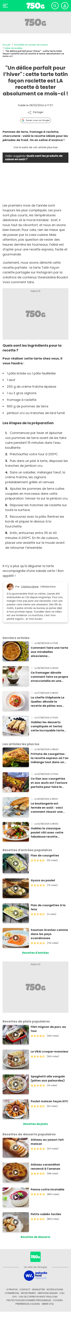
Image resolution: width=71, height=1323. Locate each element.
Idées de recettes (13, 48)
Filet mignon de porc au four (48, 1029)
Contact (24, 1289)
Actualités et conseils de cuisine (31, 44)
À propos (12, 1289)
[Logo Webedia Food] (35, 1275)
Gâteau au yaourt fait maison (47, 1142)
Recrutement (28, 1293)
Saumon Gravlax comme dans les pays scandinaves (49, 934)
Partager (38, 112)
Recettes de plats (35, 1124)
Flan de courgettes (45, 855)
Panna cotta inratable (47, 1189)
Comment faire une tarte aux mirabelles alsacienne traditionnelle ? (49, 652)
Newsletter (38, 1289)
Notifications (55, 1289)
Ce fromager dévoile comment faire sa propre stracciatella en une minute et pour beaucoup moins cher (49, 677)
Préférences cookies (28, 1303)
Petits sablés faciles (46, 1214)
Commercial (12, 1293)
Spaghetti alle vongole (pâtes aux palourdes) (48, 1078)
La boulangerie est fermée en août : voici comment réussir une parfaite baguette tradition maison (47, 808)
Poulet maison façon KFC (49, 1101)
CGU (61, 1293)
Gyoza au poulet (43, 880)
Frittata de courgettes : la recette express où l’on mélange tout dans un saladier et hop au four (49, 758)
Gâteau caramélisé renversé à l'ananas (45, 1167)
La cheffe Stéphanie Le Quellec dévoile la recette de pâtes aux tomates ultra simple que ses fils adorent (47, 702)
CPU (14, 1296)
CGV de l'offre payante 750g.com (38, 1296)
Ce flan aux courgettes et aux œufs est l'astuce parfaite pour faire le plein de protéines (49, 783)
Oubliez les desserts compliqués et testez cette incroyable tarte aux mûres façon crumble (47, 726)
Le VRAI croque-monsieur (49, 1052)
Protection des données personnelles (29, 1300)
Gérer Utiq (48, 1303)
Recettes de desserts (35, 1237)
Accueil (6, 44)
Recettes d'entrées (35, 953)
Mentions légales (48, 1293)
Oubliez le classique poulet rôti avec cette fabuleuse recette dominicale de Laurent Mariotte (47, 832)
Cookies (58, 1300)
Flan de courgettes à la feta (48, 907)
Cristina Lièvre (30, 586)
